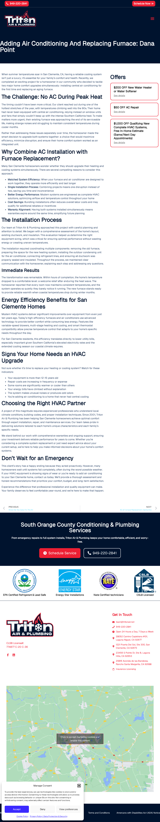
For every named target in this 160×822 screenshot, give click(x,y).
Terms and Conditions (99, 812)
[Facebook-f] (7, 655)
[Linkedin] (13, 655)
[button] (79, 785)
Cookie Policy (22, 816)
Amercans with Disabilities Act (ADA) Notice (138, 812)
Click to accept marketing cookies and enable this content (80, 739)
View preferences (68, 809)
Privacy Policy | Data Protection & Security (48, 816)
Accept (17, 809)
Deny (42, 809)
